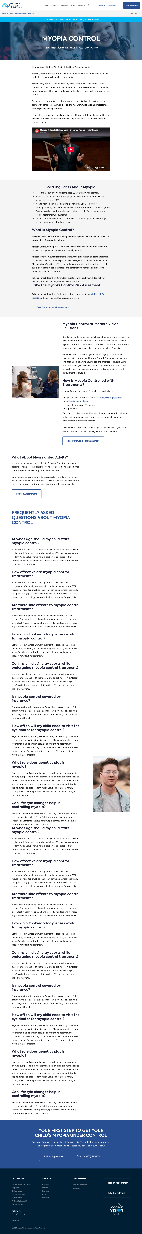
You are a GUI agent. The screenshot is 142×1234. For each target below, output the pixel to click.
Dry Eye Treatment (18, 1194)
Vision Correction (17, 1204)
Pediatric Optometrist (19, 1201)
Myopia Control (17, 1198)
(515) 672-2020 (30, 14)
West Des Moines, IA (80, 1185)
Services (45, 1188)
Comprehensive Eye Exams (21, 1184)
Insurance (45, 1191)
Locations (45, 1198)
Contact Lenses (17, 1191)
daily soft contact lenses (77, 401)
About (44, 1194)
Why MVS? (45, 1184)
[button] (88, 5)
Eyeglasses (15, 1188)
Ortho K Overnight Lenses (109, 397)
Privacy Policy (16, 1220)
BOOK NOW (93, 19)
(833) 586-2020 (12, 14)
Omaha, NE (76, 1188)
